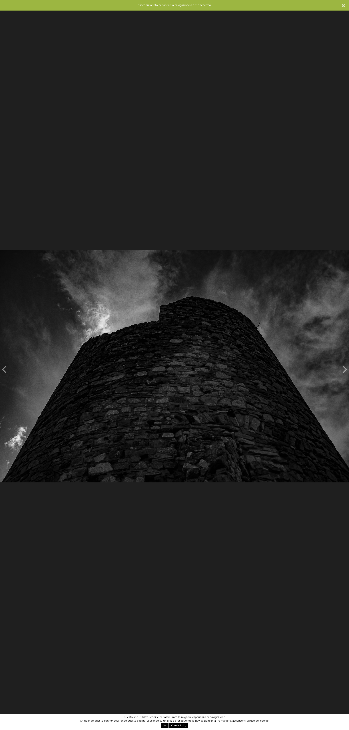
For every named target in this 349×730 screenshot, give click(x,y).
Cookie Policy (178, 725)
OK (165, 725)
